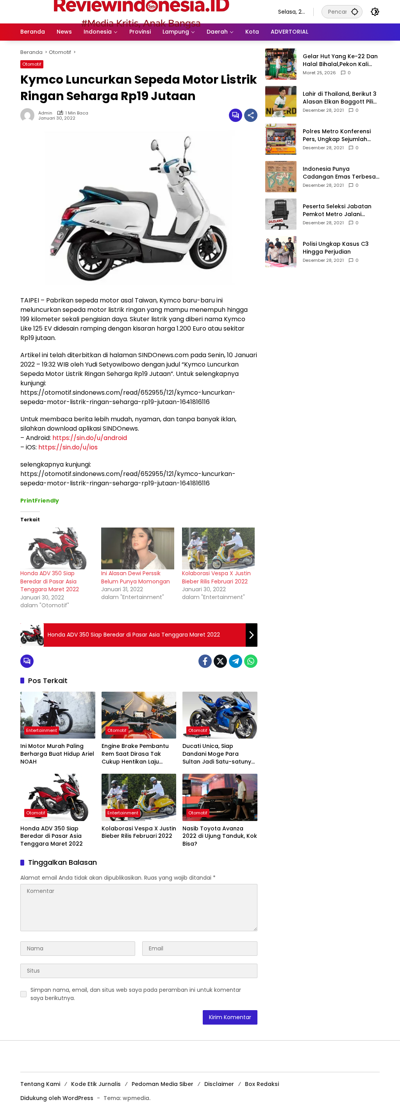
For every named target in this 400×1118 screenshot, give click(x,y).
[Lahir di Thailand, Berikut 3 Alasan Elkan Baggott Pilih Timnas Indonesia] (280, 101)
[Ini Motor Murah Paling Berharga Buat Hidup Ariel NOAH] (57, 715)
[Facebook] (205, 661)
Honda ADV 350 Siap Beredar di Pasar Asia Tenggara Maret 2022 (49, 581)
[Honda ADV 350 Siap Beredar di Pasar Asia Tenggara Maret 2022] (56, 548)
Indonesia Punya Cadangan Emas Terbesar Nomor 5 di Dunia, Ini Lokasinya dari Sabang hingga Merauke (340, 173)
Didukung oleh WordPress (56, 1098)
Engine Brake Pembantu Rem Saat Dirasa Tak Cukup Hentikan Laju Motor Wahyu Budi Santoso (135, 754)
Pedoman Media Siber (162, 1084)
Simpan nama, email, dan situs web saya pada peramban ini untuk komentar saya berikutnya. (135, 994)
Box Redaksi (262, 1084)
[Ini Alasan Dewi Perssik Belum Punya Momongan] (137, 548)
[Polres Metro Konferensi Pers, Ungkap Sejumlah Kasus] (280, 139)
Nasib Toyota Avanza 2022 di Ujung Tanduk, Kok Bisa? (219, 836)
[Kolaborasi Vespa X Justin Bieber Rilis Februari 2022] (218, 548)
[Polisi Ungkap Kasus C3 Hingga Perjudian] (280, 251)
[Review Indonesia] (141, 11)
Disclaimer (219, 1084)
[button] (354, 11)
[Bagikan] (250, 115)
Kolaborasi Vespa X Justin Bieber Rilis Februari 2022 (216, 577)
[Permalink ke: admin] (29, 115)
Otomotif (31, 64)
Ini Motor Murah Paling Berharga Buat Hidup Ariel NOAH (57, 753)
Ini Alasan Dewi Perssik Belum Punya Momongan (135, 577)
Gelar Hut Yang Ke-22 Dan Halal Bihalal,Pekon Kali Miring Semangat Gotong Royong (340, 60)
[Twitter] (220, 661)
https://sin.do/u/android (89, 437)
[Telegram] (235, 661)
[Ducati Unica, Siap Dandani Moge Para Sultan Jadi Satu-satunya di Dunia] (219, 715)
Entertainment (41, 730)
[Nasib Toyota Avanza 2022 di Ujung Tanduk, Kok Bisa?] (219, 797)
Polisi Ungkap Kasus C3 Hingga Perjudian (336, 248)
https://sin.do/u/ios (68, 447)
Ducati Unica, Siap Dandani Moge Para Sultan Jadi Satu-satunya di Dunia (218, 754)
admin (45, 113)
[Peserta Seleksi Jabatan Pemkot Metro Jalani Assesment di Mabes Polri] (280, 214)
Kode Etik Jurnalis (96, 1084)
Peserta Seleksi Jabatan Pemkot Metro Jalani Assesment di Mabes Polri (339, 210)
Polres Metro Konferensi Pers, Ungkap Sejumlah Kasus (337, 135)
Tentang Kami (40, 1084)
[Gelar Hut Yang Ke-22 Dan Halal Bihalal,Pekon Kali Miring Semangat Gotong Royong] (280, 64)
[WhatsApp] (250, 661)
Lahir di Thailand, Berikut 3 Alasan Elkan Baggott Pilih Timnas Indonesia (340, 98)
